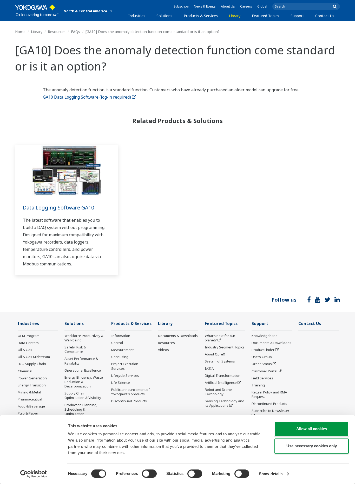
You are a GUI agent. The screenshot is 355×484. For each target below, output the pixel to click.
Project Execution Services (124, 366)
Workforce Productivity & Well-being (83, 337)
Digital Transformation (222, 375)
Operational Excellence (82, 370)
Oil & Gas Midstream (34, 356)
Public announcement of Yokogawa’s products (130, 391)
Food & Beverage (31, 406)
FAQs (75, 31)
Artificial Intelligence (221, 382)
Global (262, 6)
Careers (246, 6)
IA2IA (209, 368)
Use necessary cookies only (311, 446)
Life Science (120, 382)
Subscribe (181, 6)
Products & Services (201, 15)
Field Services (262, 378)
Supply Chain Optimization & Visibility (82, 395)
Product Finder (263, 349)
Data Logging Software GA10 (58, 207)
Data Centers (28, 342)
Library (234, 15)
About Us (228, 6)
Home (20, 31)
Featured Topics (265, 15)
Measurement (122, 349)
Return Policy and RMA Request (269, 394)
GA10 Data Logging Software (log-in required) (87, 97)
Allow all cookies (311, 428)
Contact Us (324, 15)
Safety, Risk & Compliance (75, 349)
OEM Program (29, 335)
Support (297, 15)
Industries (136, 15)
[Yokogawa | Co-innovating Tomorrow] (36, 10)
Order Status (262, 363)
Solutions (164, 15)
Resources (56, 31)
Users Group (262, 356)
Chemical (25, 371)
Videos (163, 349)
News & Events (205, 6)
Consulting (119, 356)
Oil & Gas (25, 349)
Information (120, 335)
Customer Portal (264, 371)
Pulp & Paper (28, 413)
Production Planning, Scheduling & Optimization (80, 409)
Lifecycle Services (125, 375)
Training (258, 385)
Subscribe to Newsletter (270, 410)
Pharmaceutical (30, 399)
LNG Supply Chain (32, 363)
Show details (270, 474)
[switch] (149, 473)
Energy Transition (32, 385)
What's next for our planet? (220, 337)
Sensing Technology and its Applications (224, 403)
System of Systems (220, 361)
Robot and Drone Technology (218, 391)
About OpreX (215, 354)
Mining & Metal (29, 392)
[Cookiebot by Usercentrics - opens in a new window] (33, 474)
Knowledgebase (265, 335)
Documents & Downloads (178, 335)
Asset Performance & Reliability (81, 360)
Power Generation (32, 378)
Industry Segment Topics (225, 347)
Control (117, 342)
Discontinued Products (129, 401)
